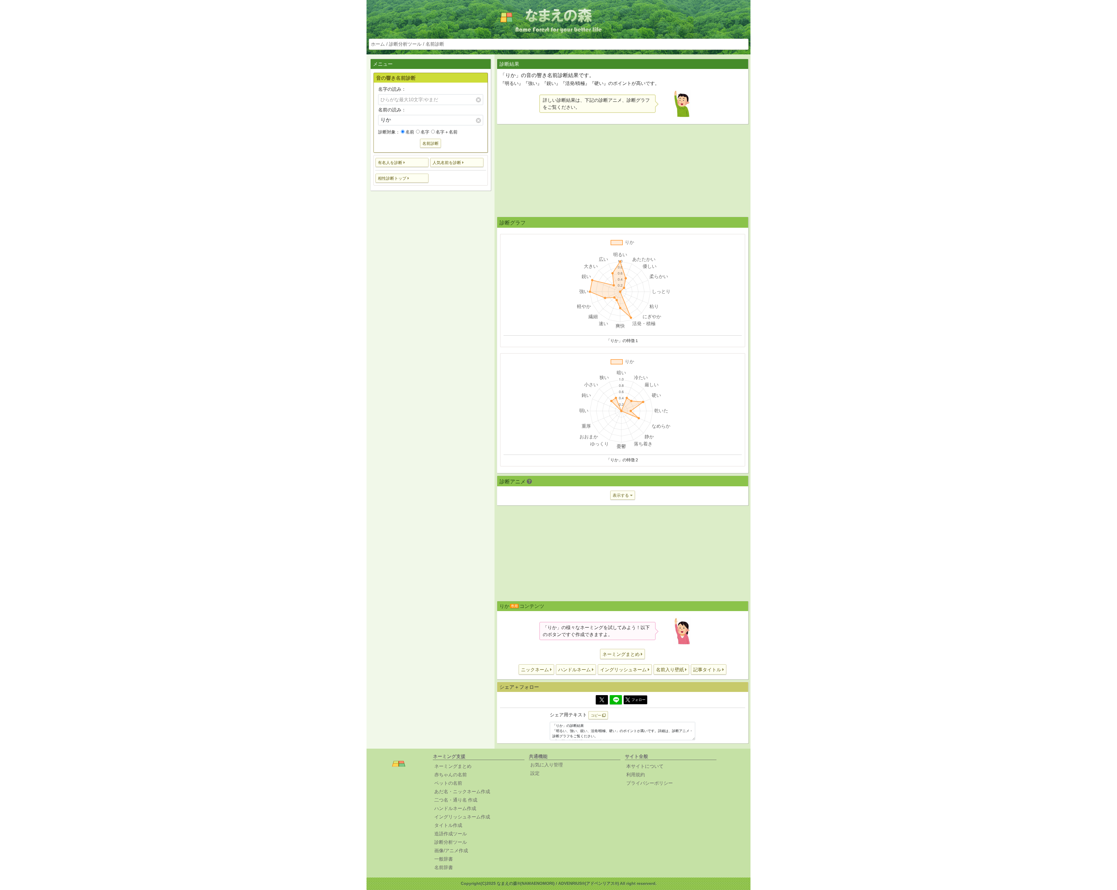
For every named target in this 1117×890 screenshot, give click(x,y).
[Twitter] (602, 699)
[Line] (616, 699)
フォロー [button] (638, 700)
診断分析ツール (405, 44)
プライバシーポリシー (649, 783)
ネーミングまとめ (453, 766)
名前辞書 (443, 867)
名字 (425, 131)
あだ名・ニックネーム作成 (462, 791)
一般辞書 (443, 859)
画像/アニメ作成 (451, 850)
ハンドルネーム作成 (455, 808)
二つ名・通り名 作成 (455, 800)
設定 (535, 773)
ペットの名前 (448, 783)
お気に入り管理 (546, 764)
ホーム (378, 44)
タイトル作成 (448, 825)
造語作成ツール (450, 833)
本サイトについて (645, 766)
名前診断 (435, 44)
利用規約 (635, 774)
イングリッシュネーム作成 (462, 816)
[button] (402, 162)
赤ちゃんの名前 (450, 774)
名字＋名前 (447, 131)
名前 (409, 131)
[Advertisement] (430, 287)
